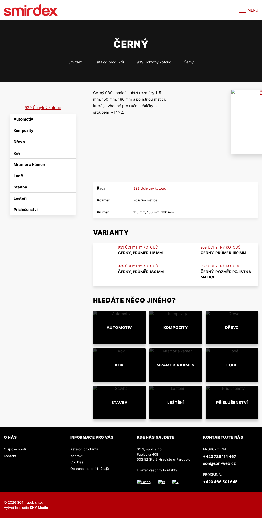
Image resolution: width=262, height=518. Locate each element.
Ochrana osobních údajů (89, 469)
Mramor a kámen (29, 164)
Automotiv (23, 119)
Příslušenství (26, 209)
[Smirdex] (31, 10)
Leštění (20, 198)
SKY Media (39, 507)
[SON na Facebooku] (144, 482)
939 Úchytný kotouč (154, 62)
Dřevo (19, 141)
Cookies (76, 462)
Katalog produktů (109, 62)
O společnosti (15, 449)
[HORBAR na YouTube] (175, 482)
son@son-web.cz (219, 463)
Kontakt (10, 456)
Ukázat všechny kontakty (157, 470)
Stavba (20, 187)
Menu (253, 10)
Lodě (18, 175)
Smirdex (75, 62)
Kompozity (24, 130)
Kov (17, 153)
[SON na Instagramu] (162, 482)
